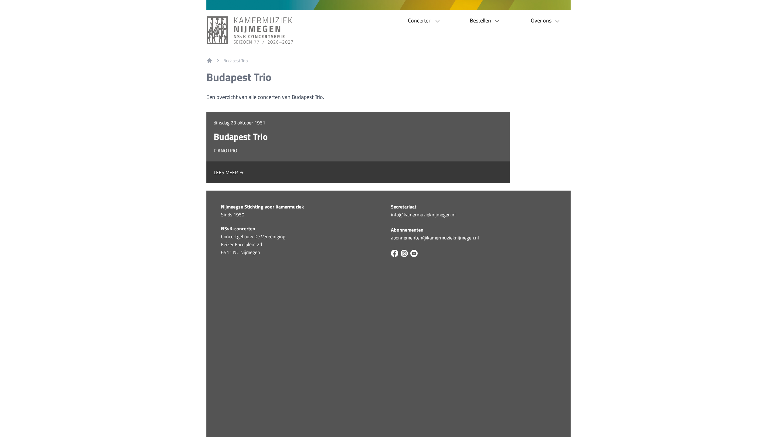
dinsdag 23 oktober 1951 (239, 122)
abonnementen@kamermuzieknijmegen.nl (435, 237)
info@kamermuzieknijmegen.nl (423, 214)
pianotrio (225, 150)
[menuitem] (209, 61)
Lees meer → (229, 172)
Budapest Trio (235, 61)
